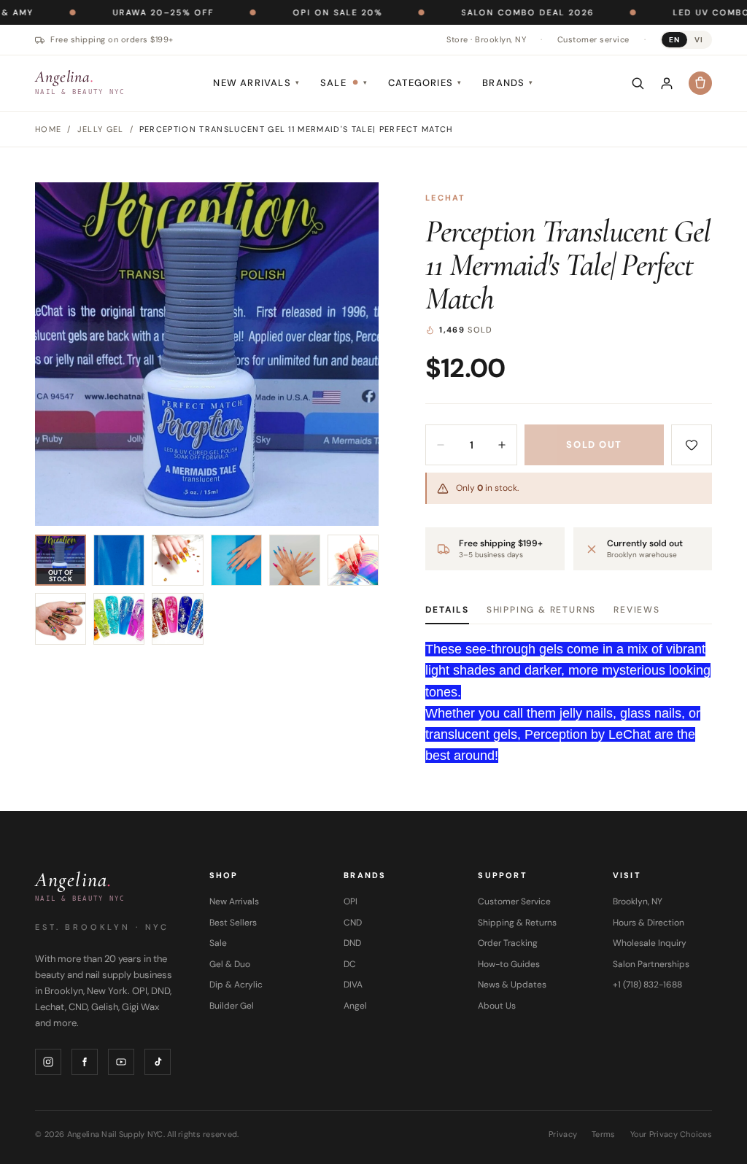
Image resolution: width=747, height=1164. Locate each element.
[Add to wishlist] (691, 444)
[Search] (637, 83)
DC (350, 964)
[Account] (666, 83)
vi (698, 39)
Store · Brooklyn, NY (486, 39)
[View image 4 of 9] (236, 560)
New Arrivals (256, 83)
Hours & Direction (648, 922)
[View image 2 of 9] (118, 560)
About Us (497, 1006)
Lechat (445, 198)
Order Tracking (508, 943)
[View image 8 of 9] (118, 618)
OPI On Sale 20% (290, 12)
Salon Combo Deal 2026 (480, 12)
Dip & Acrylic (236, 984)
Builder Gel (231, 1006)
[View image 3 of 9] (177, 560)
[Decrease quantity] (440, 445)
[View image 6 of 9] (353, 560)
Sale (344, 83)
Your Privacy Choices (671, 1134)
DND (352, 943)
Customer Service (514, 901)
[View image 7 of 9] (60, 618)
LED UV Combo (664, 12)
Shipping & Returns (541, 610)
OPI (350, 901)
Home (48, 129)
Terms (603, 1134)
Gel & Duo (229, 964)
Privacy (563, 1134)
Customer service (593, 39)
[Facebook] (84, 1062)
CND (353, 922)
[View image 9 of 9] (177, 618)
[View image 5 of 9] (294, 560)
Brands (507, 83)
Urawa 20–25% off (116, 12)
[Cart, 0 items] (700, 83)
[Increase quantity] (501, 445)
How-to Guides (509, 964)
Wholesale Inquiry (649, 943)
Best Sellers (233, 922)
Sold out (594, 444)
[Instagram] (48, 1062)
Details (447, 610)
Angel (355, 1006)
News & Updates (512, 984)
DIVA (353, 984)
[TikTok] (157, 1062)
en (674, 39)
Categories (425, 83)
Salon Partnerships (651, 964)
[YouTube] (121, 1062)
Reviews (637, 610)
